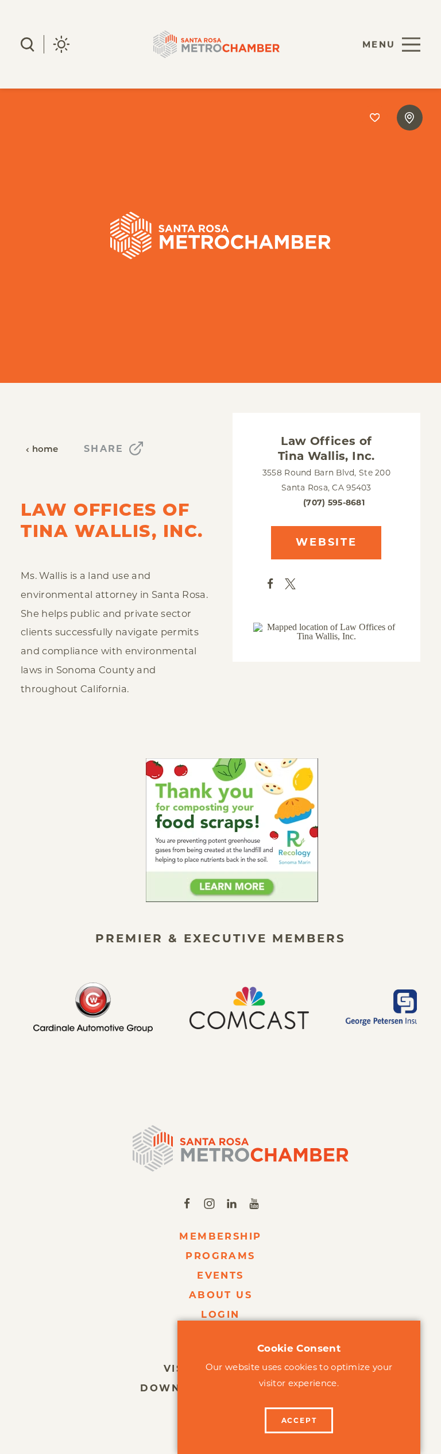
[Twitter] (290, 583)
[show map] (410, 118)
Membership (220, 1236)
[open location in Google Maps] (326, 632)
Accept (299, 1420)
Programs (220, 1255)
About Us (221, 1294)
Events (220, 1275)
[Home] (220, 1148)
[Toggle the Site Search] (27, 44)
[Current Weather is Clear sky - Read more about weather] (61, 44)
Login (220, 1314)
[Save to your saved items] (375, 118)
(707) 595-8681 (334, 502)
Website (326, 542)
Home (45, 450)
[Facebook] (270, 583)
